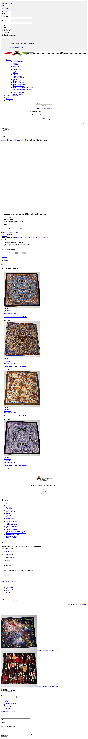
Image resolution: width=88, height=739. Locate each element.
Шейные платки (18, 94)
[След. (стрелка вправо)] (3, 614)
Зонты (15, 79)
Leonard (15, 65)
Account (13, 711)
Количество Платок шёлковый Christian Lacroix (16, 229)
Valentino (15, 73)
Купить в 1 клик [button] (13, 232)
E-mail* (3, 719)
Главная (6, 700)
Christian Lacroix (18, 61)
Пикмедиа (82, 604)
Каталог (6, 702)
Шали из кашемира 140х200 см (23, 89)
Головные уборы (18, 78)
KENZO (15, 63)
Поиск (3, 695)
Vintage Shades (17, 76)
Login (44, 118)
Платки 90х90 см (18, 81)
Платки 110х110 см (19, 82)
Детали (4, 257)
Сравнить (4, 236)
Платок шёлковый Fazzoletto (15, 317)
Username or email (36, 112)
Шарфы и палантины (19, 91)
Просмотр (7, 312)
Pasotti (15, 68)
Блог (5, 705)
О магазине (7, 706)
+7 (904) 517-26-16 (8, 551)
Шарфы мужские (18, 92)
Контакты (7, 708)
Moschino (16, 66)
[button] (5, 9)
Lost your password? (44, 120)
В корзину (4, 232)
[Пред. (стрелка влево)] (1, 614)
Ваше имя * (5, 16)
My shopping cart (6, 711)
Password (35, 115)
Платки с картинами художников (23, 87)
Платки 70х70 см (18, 86)
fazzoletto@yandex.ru (16, 47)
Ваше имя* (4, 716)
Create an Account (46, 109)
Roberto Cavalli (17, 69)
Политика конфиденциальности (13, 600)
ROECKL (15, 71)
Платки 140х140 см (19, 84)
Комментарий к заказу (8, 726)
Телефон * (5, 21)
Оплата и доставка (10, 703)
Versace (15, 74)
